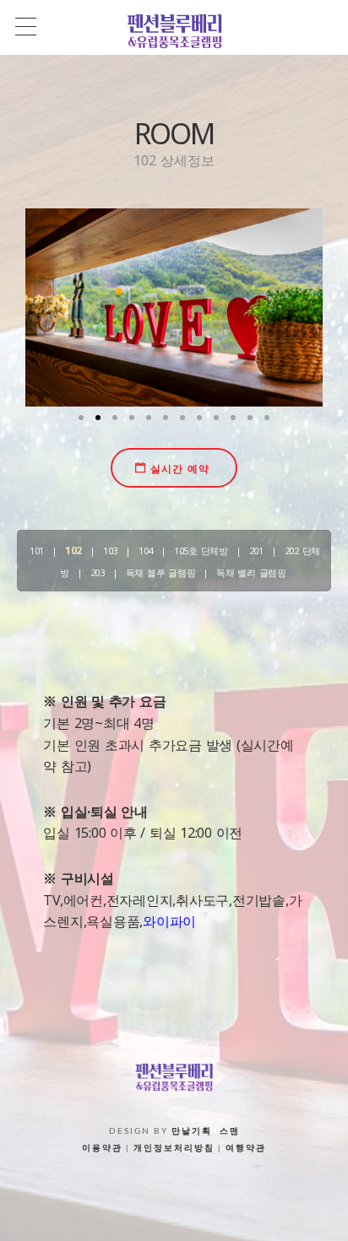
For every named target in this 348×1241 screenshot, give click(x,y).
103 (110, 550)
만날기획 (191, 1131)
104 (146, 550)
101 (37, 550)
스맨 (230, 1131)
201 (256, 550)
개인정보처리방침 (174, 1148)
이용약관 (102, 1148)
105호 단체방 (201, 550)
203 (97, 572)
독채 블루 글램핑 (161, 572)
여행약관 (246, 1148)
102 (73, 550)
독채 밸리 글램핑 (251, 572)
